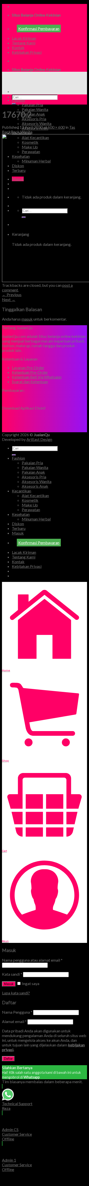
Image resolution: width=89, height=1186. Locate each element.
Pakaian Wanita (35, 109)
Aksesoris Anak (35, 486)
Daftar (8, 1058)
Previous (12, 294)
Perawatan (31, 509)
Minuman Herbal (36, 519)
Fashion (18, 100)
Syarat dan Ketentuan (30, 381)
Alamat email (14, 1021)
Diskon (18, 523)
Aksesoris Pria (34, 118)
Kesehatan (21, 514)
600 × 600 (56, 127)
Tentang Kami (23, 42)
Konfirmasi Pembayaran (38, 28)
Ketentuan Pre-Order (30, 372)
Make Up (30, 505)
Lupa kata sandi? (16, 992)
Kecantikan (21, 490)
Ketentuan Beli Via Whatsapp (37, 377)
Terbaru (18, 528)
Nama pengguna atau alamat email (32, 960)
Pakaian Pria (32, 104)
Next (8, 299)
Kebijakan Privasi (27, 52)
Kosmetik (30, 500)
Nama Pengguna (17, 1012)
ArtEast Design (39, 439)
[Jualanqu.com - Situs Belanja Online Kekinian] (44, 82)
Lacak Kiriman (24, 38)
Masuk (9, 984)
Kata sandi (12, 974)
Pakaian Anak (33, 114)
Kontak (18, 47)
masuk (27, 319)
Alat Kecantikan (35, 495)
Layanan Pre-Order (28, 367)
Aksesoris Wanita (36, 123)
